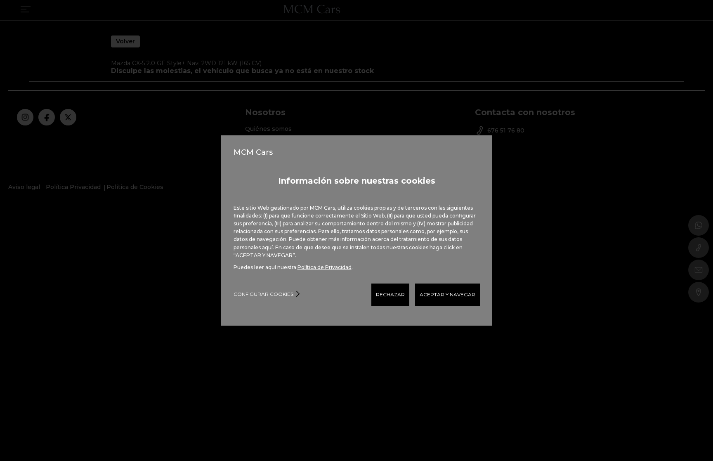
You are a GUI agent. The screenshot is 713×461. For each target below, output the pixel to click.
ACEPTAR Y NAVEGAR (447, 294)
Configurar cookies (263, 294)
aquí (267, 247)
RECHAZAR (390, 294)
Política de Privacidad (324, 267)
